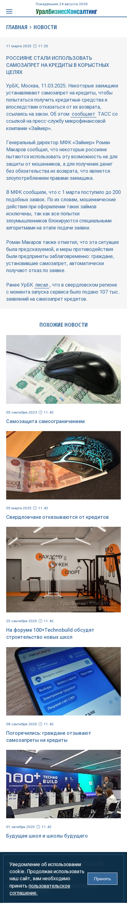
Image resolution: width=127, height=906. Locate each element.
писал (41, 285)
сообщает (83, 114)
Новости (45, 27)
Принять (102, 878)
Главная (16, 27)
